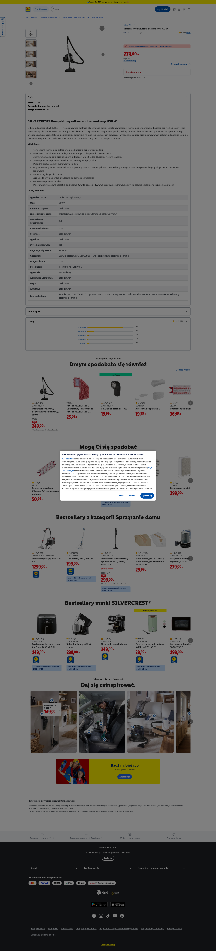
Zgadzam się (147, 495)
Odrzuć (121, 495)
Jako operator (67, 459)
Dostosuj (131, 495)
